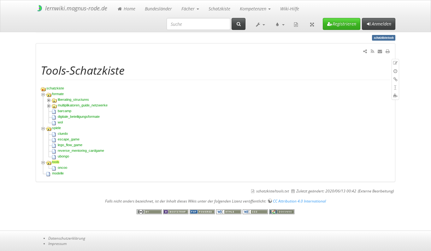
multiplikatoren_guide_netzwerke (83, 105)
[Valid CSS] (256, 211)
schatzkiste (55, 88)
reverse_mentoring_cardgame (81, 150)
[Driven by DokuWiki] (281, 211)
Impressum (57, 243)
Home (128, 9)
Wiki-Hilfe (289, 9)
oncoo (62, 167)
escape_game (69, 139)
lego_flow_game (70, 145)
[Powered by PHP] (203, 211)
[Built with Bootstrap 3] (176, 211)
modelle (58, 173)
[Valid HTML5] (229, 211)
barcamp (64, 111)
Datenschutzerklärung (66, 238)
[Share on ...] (365, 51)
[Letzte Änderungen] (372, 51)
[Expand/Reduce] (312, 24)
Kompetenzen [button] (254, 9)
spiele (56, 128)
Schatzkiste (219, 9)
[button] (260, 24)
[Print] (387, 51)
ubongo (63, 156)
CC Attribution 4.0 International (299, 200)
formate (58, 94)
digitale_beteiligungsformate (79, 116)
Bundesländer (158, 9)
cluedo (63, 133)
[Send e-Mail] (380, 51)
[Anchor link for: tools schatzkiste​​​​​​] (130, 69)
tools (55, 162)
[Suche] (238, 24)
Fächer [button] (188, 9)
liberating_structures (73, 99)
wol (60, 122)
